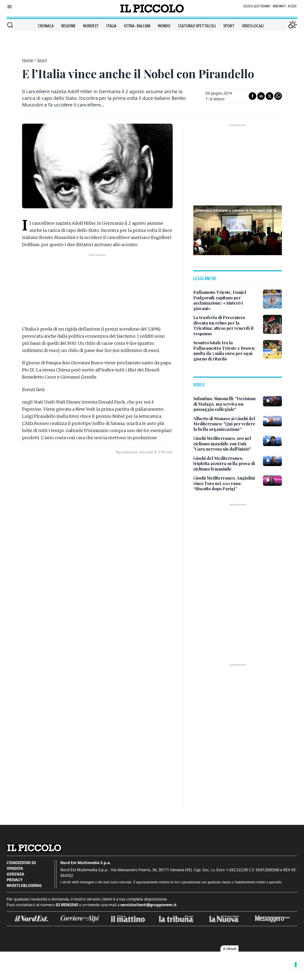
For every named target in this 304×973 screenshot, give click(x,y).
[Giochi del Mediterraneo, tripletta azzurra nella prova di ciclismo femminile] (272, 461)
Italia (111, 25)
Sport (228, 25)
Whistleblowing (24, 885)
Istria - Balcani (137, 25)
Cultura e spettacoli (197, 25)
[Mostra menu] (9, 7)
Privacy (15, 879)
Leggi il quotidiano (257, 6)
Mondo (164, 25)
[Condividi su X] (269, 96)
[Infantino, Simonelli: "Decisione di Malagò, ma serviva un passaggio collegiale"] (272, 401)
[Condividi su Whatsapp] (278, 96)
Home (27, 60)
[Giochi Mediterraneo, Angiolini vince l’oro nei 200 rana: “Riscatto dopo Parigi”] (272, 480)
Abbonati (279, 6)
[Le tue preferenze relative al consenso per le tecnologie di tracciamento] (295, 964)
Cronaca (46, 25)
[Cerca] (10, 25)
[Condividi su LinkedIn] (261, 96)
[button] (238, 230)
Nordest (91, 25)
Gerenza (15, 874)
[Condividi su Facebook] (252, 96)
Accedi (292, 6)
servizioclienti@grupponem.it (148, 904)
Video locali (253, 25)
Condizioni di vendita (21, 865)
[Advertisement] (152, 41)
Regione (68, 25)
